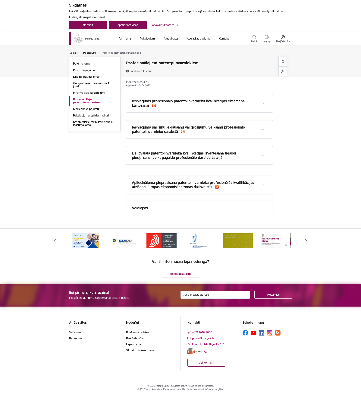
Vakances (75, 332)
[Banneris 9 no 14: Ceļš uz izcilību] (238, 240)
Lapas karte (133, 344)
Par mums (75, 338)
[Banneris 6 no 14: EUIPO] (123, 240)
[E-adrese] (194, 351)
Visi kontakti (206, 362)
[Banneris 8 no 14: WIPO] (199, 240)
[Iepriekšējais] (54, 240)
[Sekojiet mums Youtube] (253, 332)
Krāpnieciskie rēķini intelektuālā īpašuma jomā (93, 123)
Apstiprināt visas (128, 25)
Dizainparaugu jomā (86, 76)
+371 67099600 (202, 332)
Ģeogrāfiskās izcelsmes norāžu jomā (92, 84)
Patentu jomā (81, 63)
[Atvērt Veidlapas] (263, 208)
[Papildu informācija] (205, 351)
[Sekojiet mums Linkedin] (261, 333)
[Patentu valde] (86, 38)
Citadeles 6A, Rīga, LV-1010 (209, 344)
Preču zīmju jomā (84, 70)
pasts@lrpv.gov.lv (203, 338)
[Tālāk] (306, 240)
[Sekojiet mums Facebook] (245, 333)
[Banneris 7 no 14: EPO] (161, 240)
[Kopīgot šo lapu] (283, 71)
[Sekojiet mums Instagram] (269, 333)
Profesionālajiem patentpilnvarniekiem (86, 100)
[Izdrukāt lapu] (283, 61)
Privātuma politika (137, 332)
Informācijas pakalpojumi (89, 92)
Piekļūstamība (135, 338)
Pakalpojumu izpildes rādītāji (91, 115)
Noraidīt (88, 25)
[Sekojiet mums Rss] (278, 333)
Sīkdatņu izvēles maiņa (140, 350)
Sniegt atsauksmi (180, 274)
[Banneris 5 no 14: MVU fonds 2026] (85, 240)
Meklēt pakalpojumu (86, 109)
